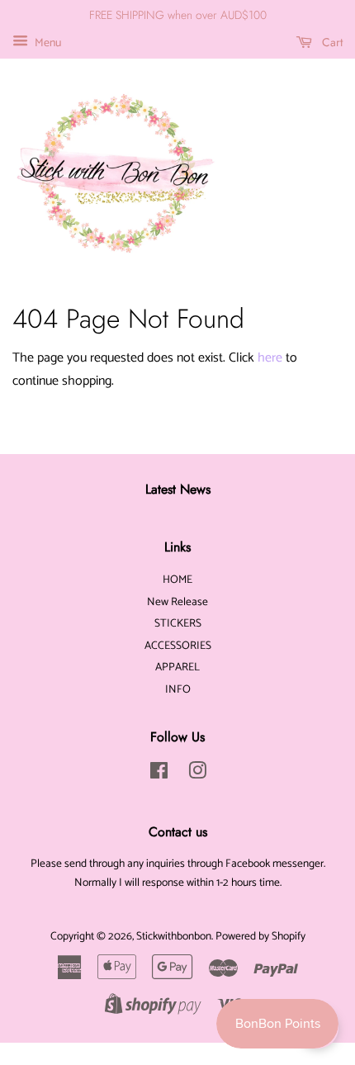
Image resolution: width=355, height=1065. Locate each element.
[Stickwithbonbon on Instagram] (197, 774)
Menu (46, 43)
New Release (177, 602)
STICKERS (177, 623)
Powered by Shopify (260, 936)
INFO (178, 689)
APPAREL (177, 667)
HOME (177, 579)
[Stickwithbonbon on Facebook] (158, 774)
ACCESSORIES (177, 646)
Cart (331, 42)
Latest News (178, 489)
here (270, 358)
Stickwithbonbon (173, 936)
